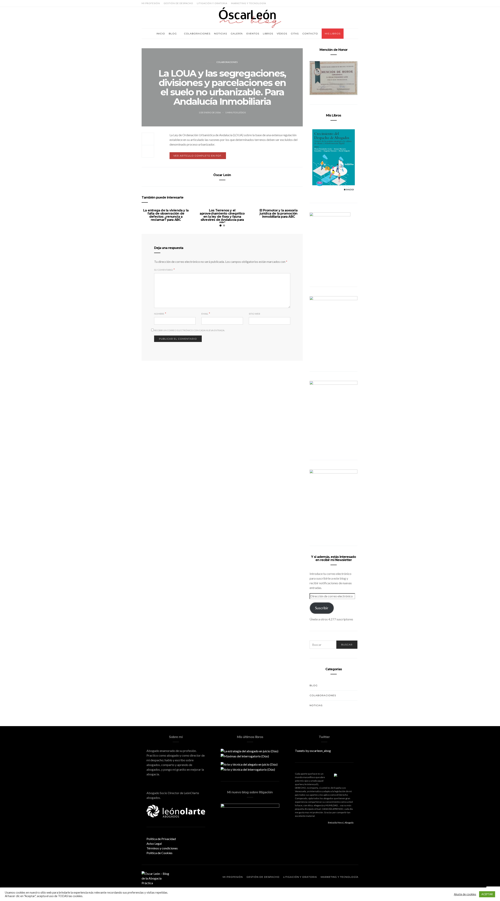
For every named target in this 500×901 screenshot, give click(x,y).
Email (204, 313)
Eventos (252, 33)
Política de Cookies (159, 853)
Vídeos (282, 33)
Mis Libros (332, 33)
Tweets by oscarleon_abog (313, 750)
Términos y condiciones (162, 848)
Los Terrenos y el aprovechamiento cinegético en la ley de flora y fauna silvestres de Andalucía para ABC (222, 216)
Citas (295, 33)
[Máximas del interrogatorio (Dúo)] (245, 756)
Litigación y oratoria (212, 3)
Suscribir (321, 608)
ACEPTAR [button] (487, 894)
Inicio (160, 33)
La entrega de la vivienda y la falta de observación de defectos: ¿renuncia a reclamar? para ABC (165, 215)
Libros (268, 33)
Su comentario (163, 269)
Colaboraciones (197, 33)
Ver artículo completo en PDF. (197, 155)
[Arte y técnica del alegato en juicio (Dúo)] (249, 764)
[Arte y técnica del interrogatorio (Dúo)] (248, 769)
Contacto (310, 33)
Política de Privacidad (161, 839)
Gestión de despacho (178, 3)
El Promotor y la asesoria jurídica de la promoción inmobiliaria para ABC (278, 213)
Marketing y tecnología (248, 3)
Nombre (159, 313)
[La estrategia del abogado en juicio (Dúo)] (249, 750)
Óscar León (222, 175)
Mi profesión (151, 3)
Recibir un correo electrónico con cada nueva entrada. (189, 330)
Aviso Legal (154, 843)
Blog (173, 33)
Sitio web (254, 313)
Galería (237, 33)
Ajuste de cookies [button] (465, 894)
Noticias (220, 33)
